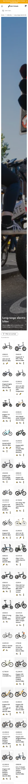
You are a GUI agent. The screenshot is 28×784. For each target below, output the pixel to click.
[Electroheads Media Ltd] (13, 6)
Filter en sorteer (10, 334)
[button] (25, 6)
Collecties (9, 15)
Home (2, 15)
